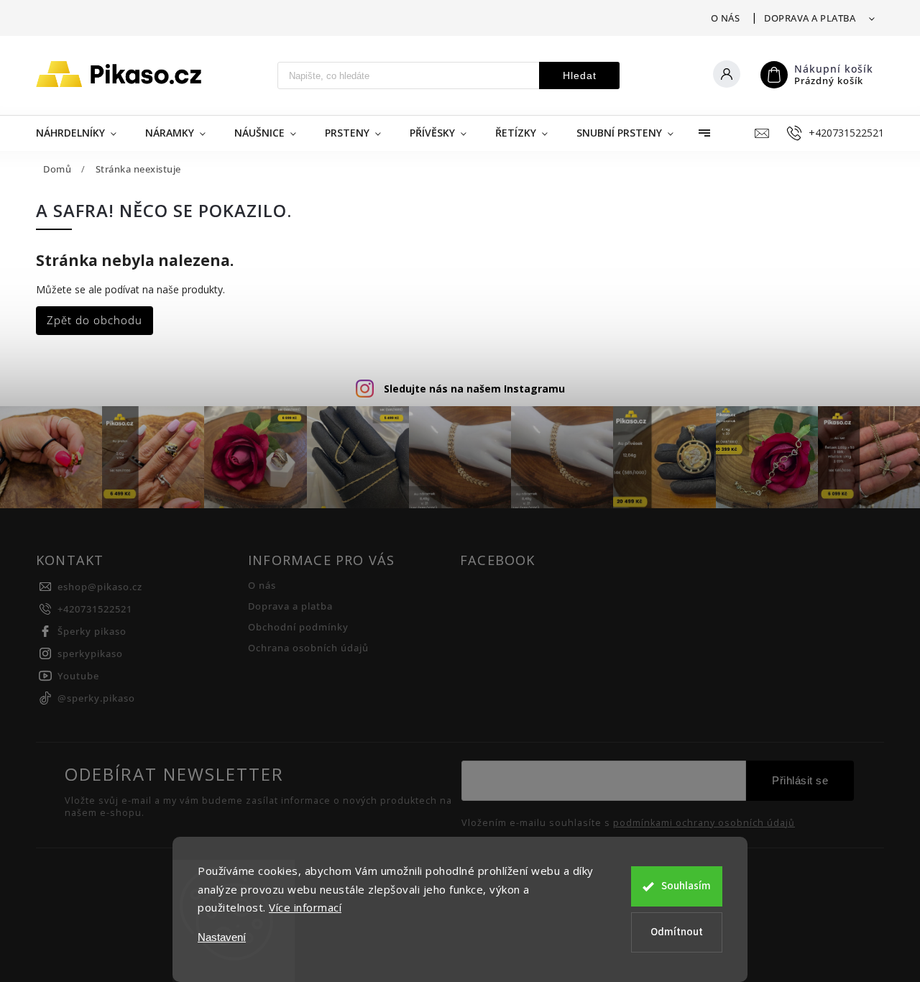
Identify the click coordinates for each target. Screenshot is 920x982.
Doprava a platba (809, 18)
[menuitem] (83, 133)
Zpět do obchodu (94, 320)
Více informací (305, 907)
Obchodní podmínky (298, 627)
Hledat (580, 75)
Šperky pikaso (92, 631)
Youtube (78, 676)
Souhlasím (686, 886)
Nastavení (222, 937)
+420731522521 (95, 609)
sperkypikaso (90, 654)
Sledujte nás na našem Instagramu (474, 388)
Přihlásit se (800, 780)
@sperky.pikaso (96, 698)
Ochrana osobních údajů (308, 648)
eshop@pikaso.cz (100, 587)
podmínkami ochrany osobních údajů (704, 823)
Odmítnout (676, 932)
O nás (725, 18)
